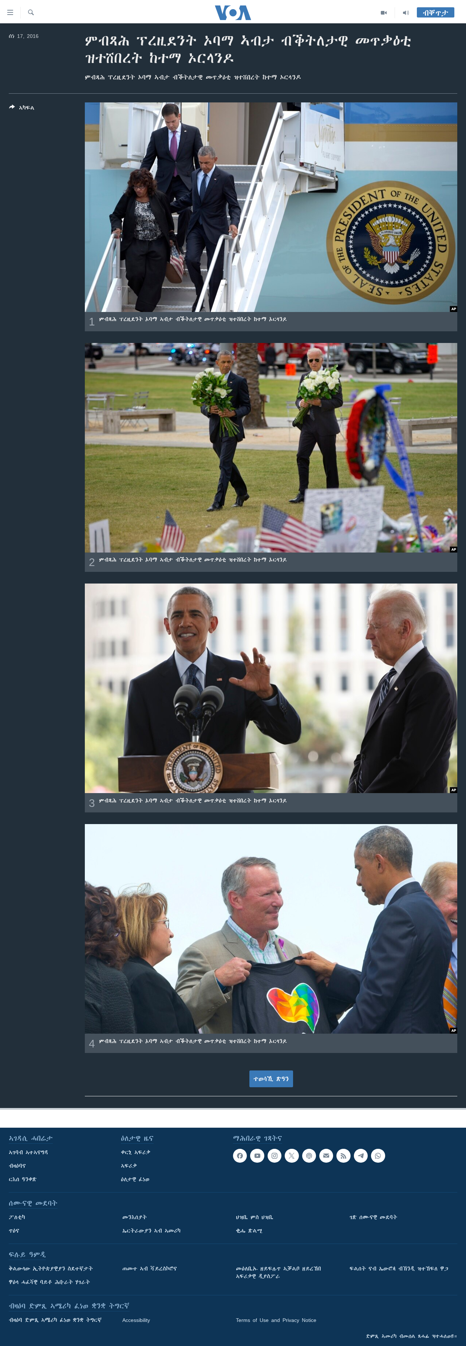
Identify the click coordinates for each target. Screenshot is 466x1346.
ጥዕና (14, 1231)
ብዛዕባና (17, 1166)
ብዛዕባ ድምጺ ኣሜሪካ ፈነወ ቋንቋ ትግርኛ (55, 1320)
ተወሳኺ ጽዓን (271, 1078)
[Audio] (406, 12)
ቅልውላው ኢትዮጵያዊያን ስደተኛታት (51, 1268)
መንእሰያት (134, 1217)
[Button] (22, 109)
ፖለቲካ (17, 1217)
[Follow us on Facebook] (240, 1156)
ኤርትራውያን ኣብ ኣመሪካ (151, 1231)
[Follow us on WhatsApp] (378, 1156)
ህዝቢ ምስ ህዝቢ (254, 1217)
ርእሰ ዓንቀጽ (23, 1179)
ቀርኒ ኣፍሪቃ (135, 1152)
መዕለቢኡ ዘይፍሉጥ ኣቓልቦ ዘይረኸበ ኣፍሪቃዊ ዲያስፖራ (278, 1272)
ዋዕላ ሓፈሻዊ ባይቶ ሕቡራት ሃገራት (49, 1282)
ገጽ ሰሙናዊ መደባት (373, 1217)
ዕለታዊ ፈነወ (135, 1179)
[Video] (384, 12)
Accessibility (136, 1320)
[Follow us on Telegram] (361, 1156)
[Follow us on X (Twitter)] (292, 1156)
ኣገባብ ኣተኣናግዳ (28, 1152)
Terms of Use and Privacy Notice (276, 1320)
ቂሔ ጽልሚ (249, 1231)
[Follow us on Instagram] (274, 1156)
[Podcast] (309, 1156)
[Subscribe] (326, 1156)
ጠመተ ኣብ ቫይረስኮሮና (149, 1268)
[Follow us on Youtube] (257, 1156)
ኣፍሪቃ (129, 1166)
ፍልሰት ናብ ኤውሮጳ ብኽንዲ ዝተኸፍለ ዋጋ (399, 1268)
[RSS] (343, 1156)
